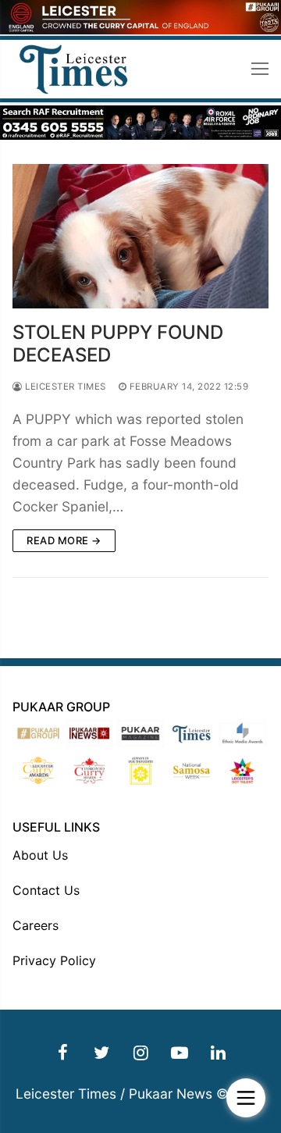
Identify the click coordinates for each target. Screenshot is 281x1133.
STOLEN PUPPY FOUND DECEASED (117, 343)
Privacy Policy (54, 960)
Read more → (64, 540)
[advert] (140, 30)
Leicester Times (64, 386)
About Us (40, 855)
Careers (35, 925)
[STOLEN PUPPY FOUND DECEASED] (140, 236)
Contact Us (46, 890)
